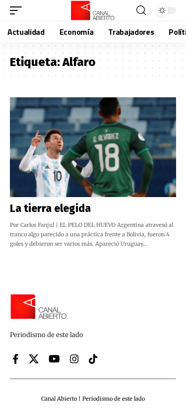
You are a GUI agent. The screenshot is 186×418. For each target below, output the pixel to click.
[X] (33, 358)
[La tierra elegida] (93, 147)
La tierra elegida (50, 208)
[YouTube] (54, 358)
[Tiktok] (93, 358)
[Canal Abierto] (93, 10)
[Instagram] (74, 358)
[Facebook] (15, 358)
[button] (18, 10)
